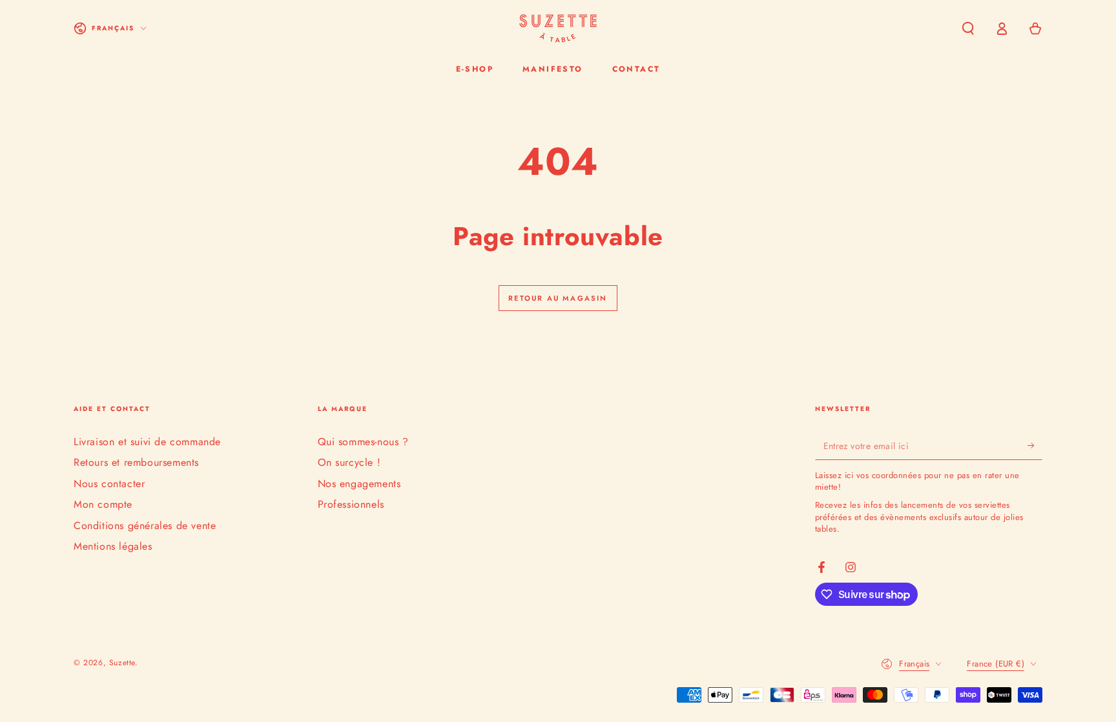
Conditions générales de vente (145, 525)
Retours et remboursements (136, 462)
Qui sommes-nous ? (363, 441)
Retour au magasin (557, 298)
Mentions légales (113, 546)
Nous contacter (109, 483)
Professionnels (351, 504)
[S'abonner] (1035, 445)
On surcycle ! (349, 462)
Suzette (122, 662)
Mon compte (103, 504)
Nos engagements (359, 483)
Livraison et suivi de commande (147, 441)
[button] (968, 28)
